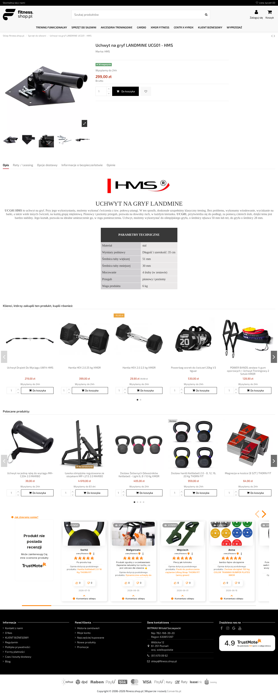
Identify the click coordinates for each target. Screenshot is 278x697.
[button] (51, 27)
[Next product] (274, 35)
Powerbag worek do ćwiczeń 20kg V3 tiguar (193, 369)
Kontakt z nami (14, 628)
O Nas (8, 632)
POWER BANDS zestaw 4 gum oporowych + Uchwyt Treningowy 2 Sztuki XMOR (248, 371)
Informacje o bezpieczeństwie (82, 165)
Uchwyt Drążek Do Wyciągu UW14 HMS (30, 367)
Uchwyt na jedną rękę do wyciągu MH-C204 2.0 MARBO (30, 474)
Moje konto (84, 632)
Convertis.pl (174, 691)
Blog (8, 661)
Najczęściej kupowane (90, 637)
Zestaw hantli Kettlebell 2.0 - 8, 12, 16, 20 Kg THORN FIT (193, 474)
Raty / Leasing (23, 165)
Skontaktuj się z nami (14, 2)
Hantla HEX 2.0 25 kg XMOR (84, 367)
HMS (107, 51)
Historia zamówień (88, 628)
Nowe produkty (86, 642)
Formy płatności (15, 651)
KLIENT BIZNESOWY (17, 637)
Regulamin (11, 642)
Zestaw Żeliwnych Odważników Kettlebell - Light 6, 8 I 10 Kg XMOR (139, 474)
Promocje (83, 647)
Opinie (111, 165)
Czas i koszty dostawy (18, 656)
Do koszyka (128, 91)
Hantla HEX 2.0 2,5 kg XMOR (139, 367)
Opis (6, 165)
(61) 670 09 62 (159, 655)
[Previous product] (272, 35)
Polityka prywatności (17, 647)
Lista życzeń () (267, 2)
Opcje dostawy (47, 165)
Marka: (100, 51)
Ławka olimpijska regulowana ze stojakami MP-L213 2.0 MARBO (84, 474)
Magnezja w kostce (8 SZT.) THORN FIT (248, 473)
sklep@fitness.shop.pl (164, 661)
